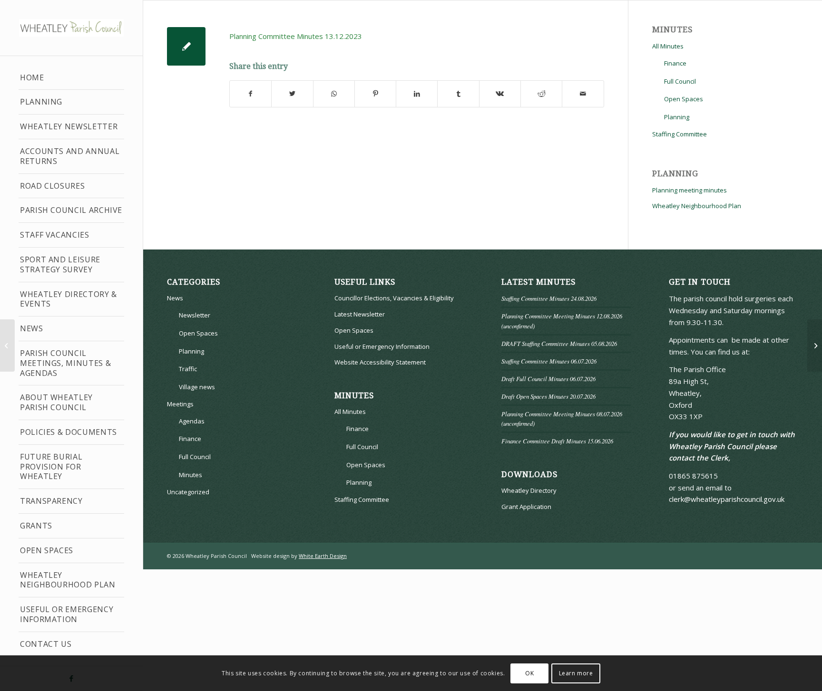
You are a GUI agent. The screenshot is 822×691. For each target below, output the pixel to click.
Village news (197, 387)
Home (32, 77)
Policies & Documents (68, 432)
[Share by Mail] (582, 94)
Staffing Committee (679, 134)
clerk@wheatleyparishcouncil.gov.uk (726, 499)
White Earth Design (323, 555)
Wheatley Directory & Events (68, 299)
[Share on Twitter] (292, 94)
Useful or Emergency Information (66, 614)
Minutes (190, 474)
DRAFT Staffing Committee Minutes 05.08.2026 (559, 343)
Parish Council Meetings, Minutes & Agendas (65, 363)
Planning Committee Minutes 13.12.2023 (295, 36)
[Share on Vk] (500, 94)
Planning (41, 101)
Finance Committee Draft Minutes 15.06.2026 (557, 441)
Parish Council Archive (71, 210)
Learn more (576, 673)
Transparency (51, 501)
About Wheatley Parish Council (56, 402)
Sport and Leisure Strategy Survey (60, 264)
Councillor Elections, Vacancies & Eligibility (394, 298)
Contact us (45, 644)
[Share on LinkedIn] (416, 94)
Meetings (180, 404)
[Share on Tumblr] (458, 94)
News (31, 328)
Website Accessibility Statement (380, 362)
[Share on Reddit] (541, 94)
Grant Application (526, 506)
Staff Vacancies (54, 235)
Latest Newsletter (359, 314)
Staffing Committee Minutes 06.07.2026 (549, 361)
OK (529, 673)
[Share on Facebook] (250, 94)
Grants (36, 525)
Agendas (192, 421)
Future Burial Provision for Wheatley (51, 466)
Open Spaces (46, 550)
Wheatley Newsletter (68, 126)
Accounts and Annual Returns (69, 156)
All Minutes (668, 46)
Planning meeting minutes (689, 190)
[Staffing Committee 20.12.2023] (7, 345)
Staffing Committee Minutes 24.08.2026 (549, 298)
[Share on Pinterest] (375, 94)
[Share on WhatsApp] (333, 94)
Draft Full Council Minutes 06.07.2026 (548, 378)
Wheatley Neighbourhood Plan (68, 580)
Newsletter (194, 315)
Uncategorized (188, 492)
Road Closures (52, 186)
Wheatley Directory (529, 490)
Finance (675, 63)
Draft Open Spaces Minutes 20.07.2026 (548, 396)
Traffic (188, 369)
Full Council (680, 81)
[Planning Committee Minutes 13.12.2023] (186, 46)
